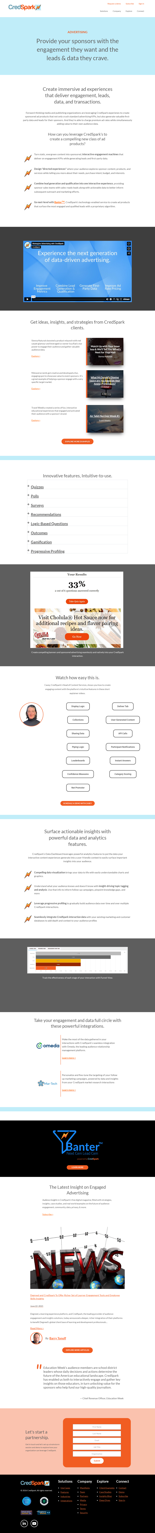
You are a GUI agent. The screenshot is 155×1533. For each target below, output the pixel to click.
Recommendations (46, 514)
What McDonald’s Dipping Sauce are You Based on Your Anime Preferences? (104, 380)
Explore (129, 11)
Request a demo (114, 3)
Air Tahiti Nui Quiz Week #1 (105, 415)
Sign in (141, 3)
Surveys (37, 505)
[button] (77, 484)
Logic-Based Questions (49, 523)
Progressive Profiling (48, 551)
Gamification (41, 542)
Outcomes (39, 533)
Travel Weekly (105, 420)
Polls (35, 496)
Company (117, 11)
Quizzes (37, 487)
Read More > (37, 1328)
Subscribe (130, 3)
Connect (140, 11)
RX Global (105, 387)
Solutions (104, 11)
